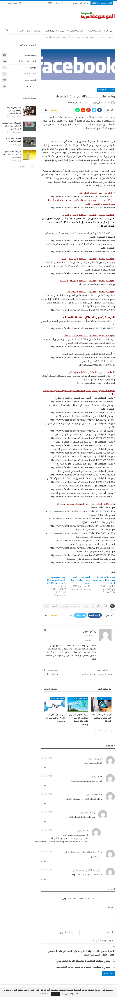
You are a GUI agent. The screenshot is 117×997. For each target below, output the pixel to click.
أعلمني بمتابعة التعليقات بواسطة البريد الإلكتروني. (83, 961)
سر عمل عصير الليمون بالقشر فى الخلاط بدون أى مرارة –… (12, 154)
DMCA (50, 3)
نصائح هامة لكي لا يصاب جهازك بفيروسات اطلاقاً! (104, 580)
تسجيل (86, 605)
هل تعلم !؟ (108, 31)
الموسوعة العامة (94, 31)
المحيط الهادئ (51, 674)
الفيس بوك (95, 605)
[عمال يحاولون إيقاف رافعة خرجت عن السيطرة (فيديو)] (29, 111)
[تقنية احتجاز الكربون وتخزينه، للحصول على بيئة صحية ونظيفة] (77, 704)
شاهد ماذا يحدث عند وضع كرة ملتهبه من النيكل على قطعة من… (11, 126)
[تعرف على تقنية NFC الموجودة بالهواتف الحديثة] (101, 704)
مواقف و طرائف (29, 74)
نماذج (111, 609)
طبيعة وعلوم (30, 55)
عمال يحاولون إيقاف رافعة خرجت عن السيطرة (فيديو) (13, 110)
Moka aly (97, 794)
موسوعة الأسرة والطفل (55, 31)
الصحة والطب (30, 80)
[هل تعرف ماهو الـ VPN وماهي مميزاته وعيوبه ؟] (54, 704)
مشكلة (46, 605)
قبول (55, 994)
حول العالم (38, 31)
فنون (29, 31)
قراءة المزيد (42, 994)
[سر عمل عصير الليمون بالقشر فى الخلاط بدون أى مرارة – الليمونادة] (29, 155)
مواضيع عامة (31, 67)
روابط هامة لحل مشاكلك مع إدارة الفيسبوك (66, 605)
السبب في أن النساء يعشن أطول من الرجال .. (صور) (80, 580)
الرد (42, 767)
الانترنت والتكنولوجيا (106, 89)
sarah (99, 776)
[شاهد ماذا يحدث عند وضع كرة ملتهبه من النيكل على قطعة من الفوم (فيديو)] (29, 126)
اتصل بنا (59, 3)
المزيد (21, 31)
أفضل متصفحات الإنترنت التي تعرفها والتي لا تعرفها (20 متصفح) (56, 581)
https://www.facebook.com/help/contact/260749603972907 (62, 842)
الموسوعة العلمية (76, 31)
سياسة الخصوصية (80, 3)
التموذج (105, 605)
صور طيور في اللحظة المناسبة (96, 674)
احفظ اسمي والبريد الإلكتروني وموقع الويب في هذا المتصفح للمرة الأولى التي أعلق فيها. (81, 953)
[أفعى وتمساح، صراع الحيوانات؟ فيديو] (29, 142)
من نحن (68, 3)
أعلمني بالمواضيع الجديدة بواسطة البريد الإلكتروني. (83, 967)
